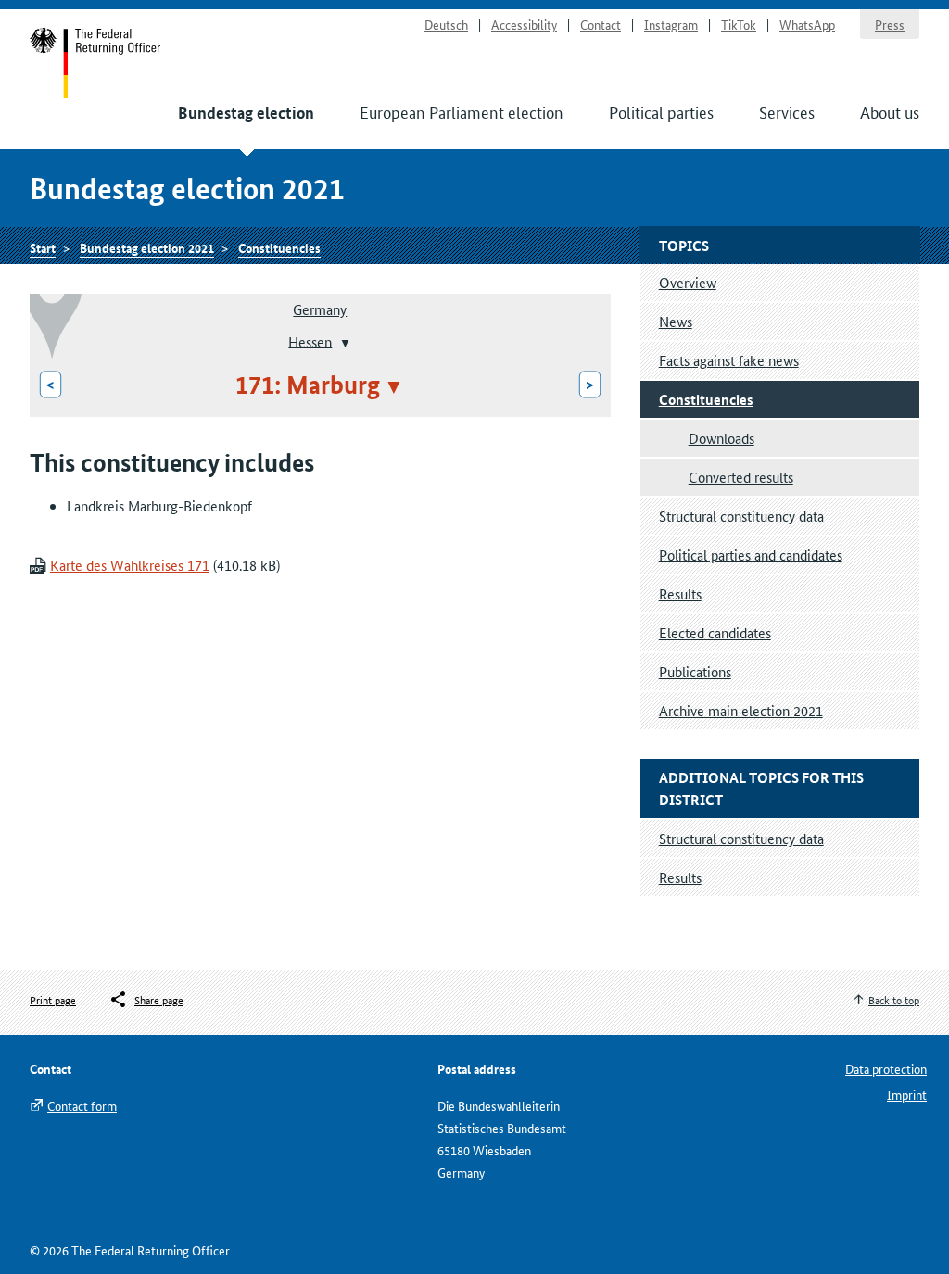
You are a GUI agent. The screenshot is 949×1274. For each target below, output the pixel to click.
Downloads (721, 438)
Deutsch (446, 24)
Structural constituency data (741, 515)
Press (890, 24)
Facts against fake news (729, 360)
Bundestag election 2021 (147, 247)
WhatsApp (807, 24)
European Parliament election (461, 111)
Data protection (886, 1068)
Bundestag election (246, 112)
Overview (687, 282)
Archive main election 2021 (741, 710)
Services (787, 111)
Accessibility (524, 24)
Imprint (907, 1094)
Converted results (741, 476)
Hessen (310, 340)
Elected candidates (715, 632)
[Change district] (343, 343)
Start (96, 63)
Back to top (893, 999)
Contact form (82, 1105)
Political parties (661, 111)
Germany (320, 309)
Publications (695, 671)
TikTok (738, 24)
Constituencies (279, 247)
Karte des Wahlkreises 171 (129, 564)
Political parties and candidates (750, 554)
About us (889, 111)
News (675, 321)
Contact (600, 24)
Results (680, 593)
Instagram (671, 24)
